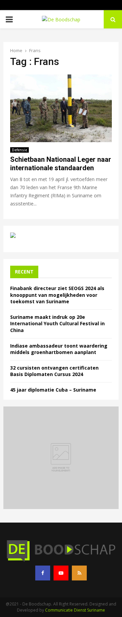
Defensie (19, 150)
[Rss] (79, 573)
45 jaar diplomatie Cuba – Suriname (53, 390)
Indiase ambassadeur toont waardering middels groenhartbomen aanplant (58, 349)
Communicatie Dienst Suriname (75, 610)
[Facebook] (42, 573)
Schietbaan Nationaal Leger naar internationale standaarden (60, 163)
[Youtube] (61, 573)
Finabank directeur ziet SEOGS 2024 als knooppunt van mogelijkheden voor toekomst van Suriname (57, 295)
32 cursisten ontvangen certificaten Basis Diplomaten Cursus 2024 (54, 371)
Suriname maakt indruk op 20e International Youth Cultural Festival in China (57, 323)
